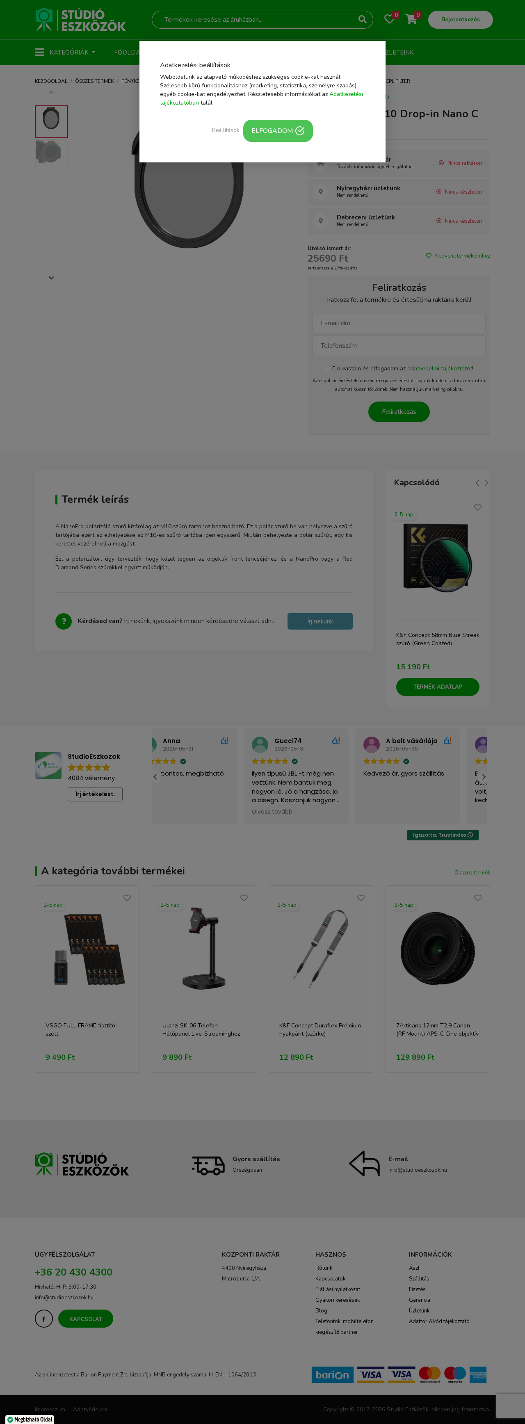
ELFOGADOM (272, 130)
